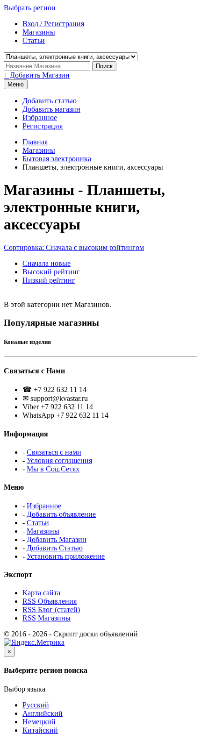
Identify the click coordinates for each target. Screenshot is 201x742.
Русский (35, 705)
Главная (35, 142)
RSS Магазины (46, 618)
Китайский (40, 730)
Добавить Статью (55, 548)
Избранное (39, 117)
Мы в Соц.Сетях (53, 469)
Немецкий (39, 722)
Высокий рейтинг (51, 272)
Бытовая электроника (56, 159)
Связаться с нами (54, 452)
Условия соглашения (59, 460)
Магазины (38, 150)
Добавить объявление (61, 514)
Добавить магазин (51, 109)
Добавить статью (49, 101)
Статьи (38, 523)
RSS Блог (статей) (51, 610)
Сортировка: (74, 247)
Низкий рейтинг (48, 280)
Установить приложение (66, 556)
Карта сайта (41, 593)
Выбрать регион (30, 8)
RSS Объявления (49, 601)
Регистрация (42, 126)
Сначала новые (46, 263)
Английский (42, 713)
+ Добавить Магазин (37, 75)
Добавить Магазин (56, 539)
